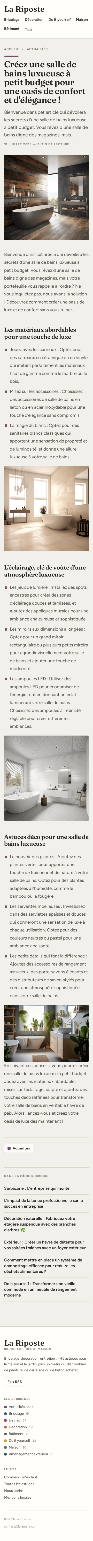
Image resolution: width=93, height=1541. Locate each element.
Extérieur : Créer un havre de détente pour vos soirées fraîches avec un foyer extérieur (45, 1245)
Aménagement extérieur (30, 1454)
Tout (28, 30)
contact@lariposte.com (20, 1526)
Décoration (21, 1427)
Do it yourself (22, 1440)
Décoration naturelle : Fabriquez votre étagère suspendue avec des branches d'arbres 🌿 (40, 1224)
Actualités (37, 49)
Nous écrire (13, 1491)
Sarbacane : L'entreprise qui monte (36, 1188)
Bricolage (19, 1413)
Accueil (11, 49)
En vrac (17, 1420)
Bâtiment (19, 1434)
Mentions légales (18, 1497)
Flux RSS (14, 1382)
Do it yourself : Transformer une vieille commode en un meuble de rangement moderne (40, 1289)
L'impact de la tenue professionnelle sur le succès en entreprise (43, 1203)
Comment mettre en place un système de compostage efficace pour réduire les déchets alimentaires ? (43, 1266)
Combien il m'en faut (20, 1477)
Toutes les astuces (19, 1484)
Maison (17, 1447)
